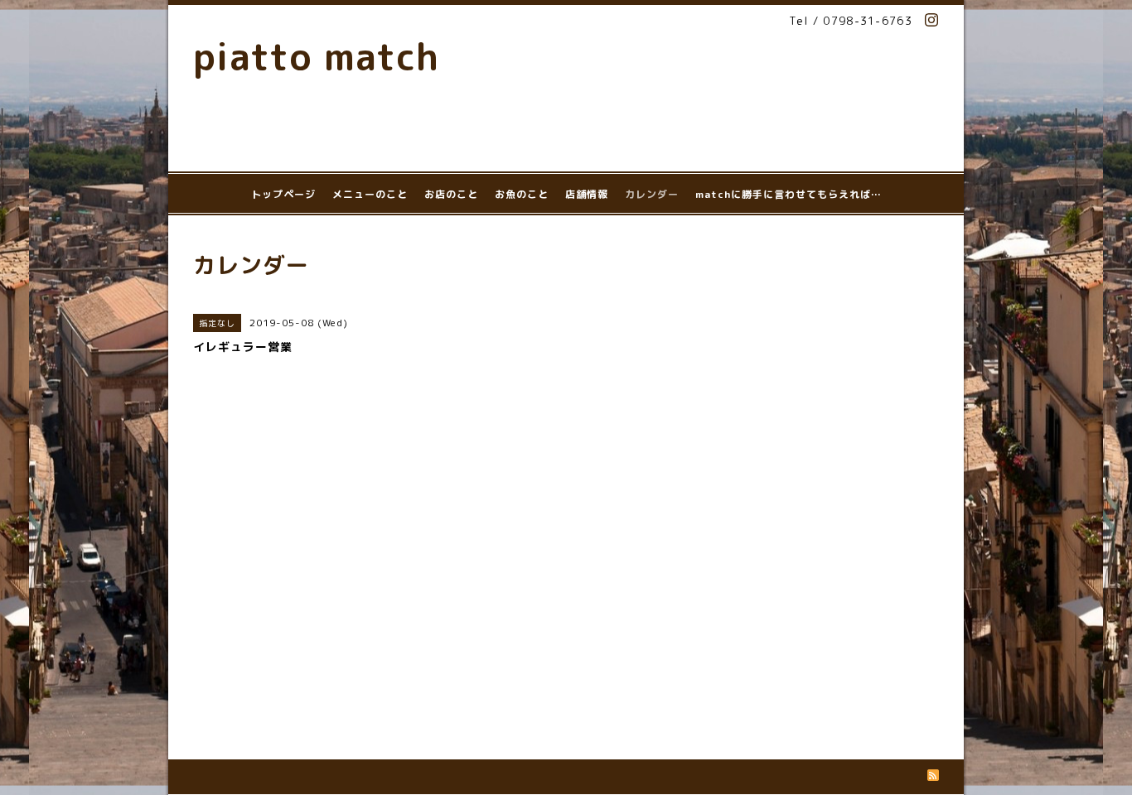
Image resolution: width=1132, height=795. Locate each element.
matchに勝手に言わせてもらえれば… (788, 194)
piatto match (316, 56)
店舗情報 (586, 194)
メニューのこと (370, 194)
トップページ (283, 194)
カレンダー (652, 194)
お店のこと (451, 194)
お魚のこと (522, 194)
